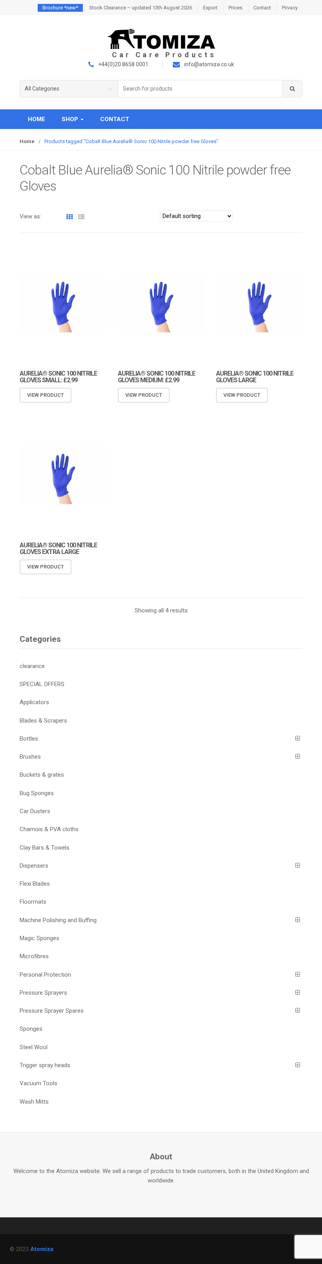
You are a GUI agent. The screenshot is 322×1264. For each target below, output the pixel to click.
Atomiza (41, 1249)
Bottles (29, 738)
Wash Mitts (34, 1101)
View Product (45, 395)
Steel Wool (34, 1047)
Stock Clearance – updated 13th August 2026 (140, 8)
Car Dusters (35, 811)
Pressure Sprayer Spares (52, 1010)
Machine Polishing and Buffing (58, 920)
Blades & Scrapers (43, 720)
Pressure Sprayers (43, 992)
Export (210, 8)
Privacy (290, 8)
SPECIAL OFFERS (42, 684)
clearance (32, 666)
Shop (71, 119)
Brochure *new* (60, 8)
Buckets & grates (42, 774)
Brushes (30, 756)
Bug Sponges (37, 793)
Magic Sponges (39, 938)
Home (36, 119)
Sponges (31, 1028)
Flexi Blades (35, 883)
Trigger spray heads (45, 1065)
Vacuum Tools (38, 1083)
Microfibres (34, 956)
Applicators (34, 702)
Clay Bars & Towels (45, 847)
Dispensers (34, 865)
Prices (235, 8)
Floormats (33, 901)
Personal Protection (45, 974)
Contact (262, 8)
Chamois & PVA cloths (49, 829)
